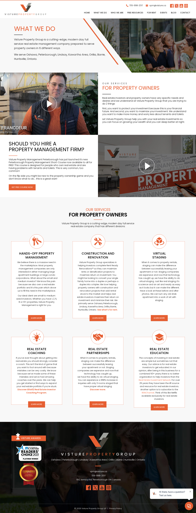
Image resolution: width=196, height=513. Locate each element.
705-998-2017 (136, 5)
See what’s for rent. (107, 309)
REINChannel (148, 392)
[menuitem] (87, 13)
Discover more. (98, 389)
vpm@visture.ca (157, 5)
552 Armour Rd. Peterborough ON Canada (98, 479)
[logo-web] (25, 9)
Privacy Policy (115, 508)
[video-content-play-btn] (49, 104)
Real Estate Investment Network (155, 380)
